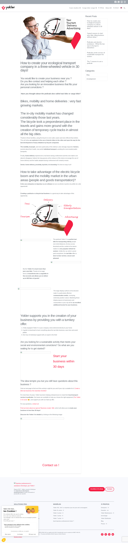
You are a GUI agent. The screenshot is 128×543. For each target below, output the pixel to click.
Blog (88, 75)
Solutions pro (20, 504)
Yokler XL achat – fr (58, 510)
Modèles (57, 504)
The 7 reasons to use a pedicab (95, 62)
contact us (35, 404)
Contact (109, 489)
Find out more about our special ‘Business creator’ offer (37, 408)
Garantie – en (105, 510)
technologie (104, 515)
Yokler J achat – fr (58, 515)
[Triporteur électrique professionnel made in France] (8, 8)
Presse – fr (104, 523)
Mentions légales (18, 537)
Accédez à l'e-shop (96, 489)
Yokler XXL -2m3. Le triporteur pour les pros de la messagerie (70, 507)
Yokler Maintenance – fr (107, 513)
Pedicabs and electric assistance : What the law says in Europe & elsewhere (96, 44)
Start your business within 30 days (63, 361)
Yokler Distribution (106, 518)
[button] (124, 8)
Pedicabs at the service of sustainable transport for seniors (96, 54)
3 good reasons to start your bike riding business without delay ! (95, 35)
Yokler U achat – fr (58, 513)
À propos (105, 504)
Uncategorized (91, 79)
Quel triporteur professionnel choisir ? (63, 521)
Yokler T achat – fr (58, 518)
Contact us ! (50, 465)
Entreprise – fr (105, 507)
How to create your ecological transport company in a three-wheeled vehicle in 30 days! (94, 24)
